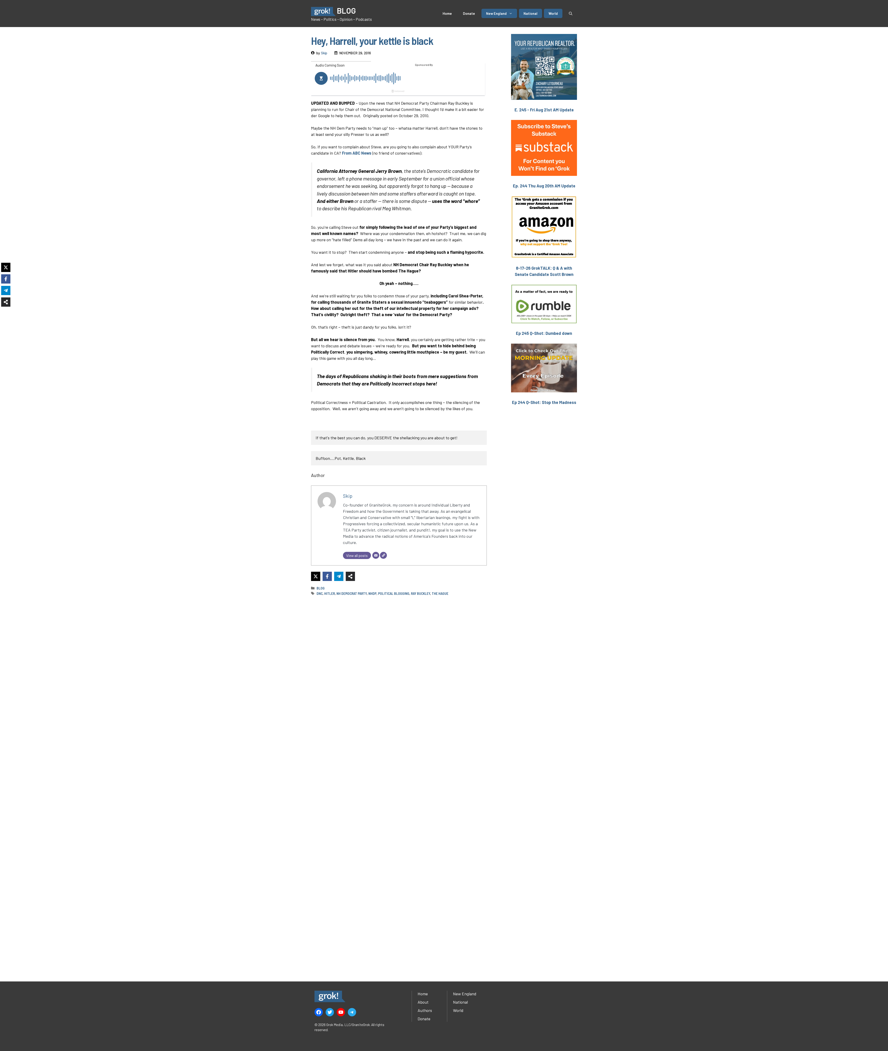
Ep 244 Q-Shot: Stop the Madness (544, 402)
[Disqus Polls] (399, 661)
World (553, 13)
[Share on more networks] (350, 576)
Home (447, 13)
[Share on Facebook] (327, 576)
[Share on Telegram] (338, 576)
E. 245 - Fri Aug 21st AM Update (544, 109)
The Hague (440, 593)
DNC (320, 593)
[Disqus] (399, 782)
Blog (321, 588)
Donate (469, 13)
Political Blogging (393, 593)
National (530, 13)
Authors (425, 1010)
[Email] (375, 555)
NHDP (372, 593)
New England (496, 13)
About (423, 1002)
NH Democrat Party (351, 593)
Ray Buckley (420, 593)
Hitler (329, 593)
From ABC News (356, 153)
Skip (324, 53)
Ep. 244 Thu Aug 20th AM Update (544, 185)
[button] (570, 13)
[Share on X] (315, 576)
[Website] (383, 555)
